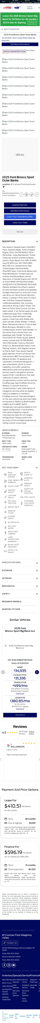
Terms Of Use (17, 1016)
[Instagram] (9, 965)
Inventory (7, 975)
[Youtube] (13, 965)
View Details (20, 715)
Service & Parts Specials (16, 993)
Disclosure (32, 23)
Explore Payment (20, 205)
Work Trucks (7, 983)
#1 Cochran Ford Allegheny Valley (5, 1016)
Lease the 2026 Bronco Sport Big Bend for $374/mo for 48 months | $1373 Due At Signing (20, 19)
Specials (17, 975)
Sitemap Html (29, 1016)
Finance (34, 975)
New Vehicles (7, 980)
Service (26, 975)
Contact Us (11, 943)
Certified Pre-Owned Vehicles (7, 991)
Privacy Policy (11, 1016)
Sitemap (22, 1016)
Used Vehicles (7, 986)
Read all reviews (31, 732)
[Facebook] (4, 965)
